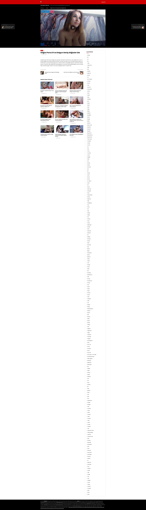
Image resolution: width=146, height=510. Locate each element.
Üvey (88, 448)
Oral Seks (89, 336)
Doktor (88, 165)
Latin (88, 296)
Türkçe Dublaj (90, 432)
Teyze (88, 410)
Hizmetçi (89, 244)
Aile (88, 69)
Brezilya (88, 131)
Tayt (88, 406)
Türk (88, 428)
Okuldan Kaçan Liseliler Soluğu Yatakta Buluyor (46, 135)
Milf (88, 314)
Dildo (88, 159)
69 (87, 61)
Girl (88, 208)
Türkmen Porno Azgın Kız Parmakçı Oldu (52, 73)
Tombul (88, 414)
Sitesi (88, 392)
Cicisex (88, 143)
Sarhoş (88, 372)
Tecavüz (89, 408)
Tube (88, 420)
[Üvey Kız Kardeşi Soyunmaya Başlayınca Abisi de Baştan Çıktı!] (62, 85)
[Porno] (42, 2)
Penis (88, 342)
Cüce (88, 151)
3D (87, 57)
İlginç (88, 250)
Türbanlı (89, 426)
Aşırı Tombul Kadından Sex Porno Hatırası (75, 106)
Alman (88, 75)
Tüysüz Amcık (90, 436)
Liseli (88, 300)
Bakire (88, 111)
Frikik (88, 200)
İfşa (88, 246)
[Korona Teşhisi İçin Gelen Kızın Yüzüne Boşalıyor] (62, 114)
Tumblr (88, 424)
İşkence (88, 256)
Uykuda (88, 458)
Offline (88, 324)
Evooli (88, 187)
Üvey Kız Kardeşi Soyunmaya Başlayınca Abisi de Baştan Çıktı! (61, 91)
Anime (88, 91)
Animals (89, 87)
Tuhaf (88, 422)
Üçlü (88, 438)
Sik (87, 386)
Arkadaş (89, 99)
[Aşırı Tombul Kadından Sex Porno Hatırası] (76, 100)
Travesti (89, 418)
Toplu (88, 416)
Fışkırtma (89, 198)
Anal (88, 85)
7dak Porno (89, 65)
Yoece (88, 482)
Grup (88, 220)
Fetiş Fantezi (89, 194)
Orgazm (89, 338)
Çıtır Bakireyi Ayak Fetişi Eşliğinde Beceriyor (76, 135)
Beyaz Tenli (89, 125)
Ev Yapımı (89, 181)
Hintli (88, 242)
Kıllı (88, 270)
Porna (88, 346)
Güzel (88, 222)
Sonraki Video (80, 69)
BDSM (88, 121)
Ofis (88, 326)
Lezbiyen (89, 298)
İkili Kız (88, 248)
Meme (88, 312)
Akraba (88, 71)
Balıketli (88, 113)
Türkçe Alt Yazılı (90, 430)
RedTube (89, 360)
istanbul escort (52, 508)
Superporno (89, 400)
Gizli (88, 210)
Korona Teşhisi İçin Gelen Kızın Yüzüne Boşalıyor (61, 120)
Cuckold (89, 153)
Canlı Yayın (89, 139)
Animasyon (89, 89)
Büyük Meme (90, 135)
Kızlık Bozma (89, 274)
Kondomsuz (89, 280)
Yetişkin (88, 480)
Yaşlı (88, 472)
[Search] (104, 5)
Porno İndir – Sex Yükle (91, 354)
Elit (87, 171)
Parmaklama (89, 340)
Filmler (88, 196)
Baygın (88, 119)
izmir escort (74, 507)
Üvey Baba (89, 454)
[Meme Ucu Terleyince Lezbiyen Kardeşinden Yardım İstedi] (62, 100)
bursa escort (99, 507)
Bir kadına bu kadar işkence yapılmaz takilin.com (46, 106)
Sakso (88, 370)
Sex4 (88, 382)
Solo (88, 394)
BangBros (89, 115)
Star (88, 398)
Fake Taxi (89, 189)
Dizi (88, 161)
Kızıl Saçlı (89, 272)
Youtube (89, 488)
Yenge (88, 474)
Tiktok (88, 412)
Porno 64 (89, 352)
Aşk (88, 101)
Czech (88, 155)
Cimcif (88, 145)
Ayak (88, 107)
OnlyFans (89, 334)
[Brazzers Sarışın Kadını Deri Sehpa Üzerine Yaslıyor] (76, 85)
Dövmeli (89, 167)
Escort (88, 177)
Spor (88, 396)
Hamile (88, 226)
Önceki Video (43, 69)
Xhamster (89, 464)
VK (87, 460)
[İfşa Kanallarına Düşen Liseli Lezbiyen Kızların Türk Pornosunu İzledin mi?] (76, 114)
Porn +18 (89, 344)
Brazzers (89, 129)
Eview (88, 183)
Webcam (89, 462)
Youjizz (88, 484)
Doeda (88, 163)
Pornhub (89, 348)
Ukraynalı (89, 442)
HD (87, 234)
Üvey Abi (89, 450)
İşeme (88, 254)
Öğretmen (89, 330)
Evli (88, 185)
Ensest (88, 173)
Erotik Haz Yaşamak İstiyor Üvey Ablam (47, 91)
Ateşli (88, 105)
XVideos (89, 468)
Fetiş (88, 192)
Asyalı (88, 103)
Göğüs (42, 50)
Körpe (88, 288)
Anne (88, 93)
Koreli (88, 286)
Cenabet (89, 141)
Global (88, 212)
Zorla (88, 494)
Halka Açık (89, 224)
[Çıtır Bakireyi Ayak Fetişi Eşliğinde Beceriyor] (76, 129)
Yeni (88, 476)
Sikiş (88, 388)
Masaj (88, 306)
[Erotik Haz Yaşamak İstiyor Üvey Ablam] (47, 85)
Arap (88, 97)
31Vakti (88, 55)
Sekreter (89, 376)
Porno (88, 350)
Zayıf (88, 490)
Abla (88, 67)
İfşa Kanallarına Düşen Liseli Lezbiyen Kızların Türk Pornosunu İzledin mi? (76, 120)
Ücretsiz (89, 440)
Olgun (88, 332)
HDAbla (88, 236)
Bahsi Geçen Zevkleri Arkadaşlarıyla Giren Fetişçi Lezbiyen (60, 5)
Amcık (88, 83)
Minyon (88, 316)
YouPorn (89, 486)
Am (88, 77)
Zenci (88, 492)
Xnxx (88, 466)
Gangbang (89, 202)
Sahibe (88, 368)
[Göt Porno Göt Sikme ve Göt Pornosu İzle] (81, 73)
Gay (88, 204)
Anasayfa (103, 2)
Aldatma (89, 73)
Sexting (88, 384)
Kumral (88, 292)
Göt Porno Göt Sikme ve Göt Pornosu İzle (71, 73)
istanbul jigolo (89, 507)
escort (103, 507)
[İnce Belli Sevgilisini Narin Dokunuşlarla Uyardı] (47, 114)
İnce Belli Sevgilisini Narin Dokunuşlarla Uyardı (45, 120)
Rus (88, 366)
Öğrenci (89, 328)
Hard (88, 228)
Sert (88, 378)
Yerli (88, 478)
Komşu (88, 278)
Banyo (88, 117)
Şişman (88, 390)
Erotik (88, 175)
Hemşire (89, 238)
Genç (88, 206)
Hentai (88, 240)
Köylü (88, 290)
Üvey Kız (89, 456)
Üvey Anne (89, 452)
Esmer (88, 179)
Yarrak (88, 470)
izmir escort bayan (79, 507)
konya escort (61, 508)
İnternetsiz (89, 252)
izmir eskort (85, 507)
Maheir (88, 304)
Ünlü (88, 446)
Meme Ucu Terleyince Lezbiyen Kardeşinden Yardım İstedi (61, 106)
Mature (88, 310)
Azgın (88, 109)
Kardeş (88, 264)
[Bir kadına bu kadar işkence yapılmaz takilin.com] (47, 100)
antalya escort (94, 507)
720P (88, 63)
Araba (88, 95)
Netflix (88, 322)
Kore (88, 284)
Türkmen (89, 434)
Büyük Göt (89, 133)
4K (87, 59)
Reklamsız (89, 362)
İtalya (88, 258)
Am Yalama (89, 79)
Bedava (88, 123)
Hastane (89, 232)
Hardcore (89, 230)
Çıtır (88, 149)
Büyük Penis (89, 137)
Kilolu (88, 268)
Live (88, 302)
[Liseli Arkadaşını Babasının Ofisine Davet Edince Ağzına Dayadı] (62, 129)
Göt (88, 216)
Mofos (88, 320)
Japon (88, 260)
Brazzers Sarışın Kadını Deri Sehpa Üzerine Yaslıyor (75, 91)
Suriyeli (88, 402)
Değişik (88, 157)
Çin (88, 147)
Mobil (88, 318)
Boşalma (89, 127)
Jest (88, 262)
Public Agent (89, 358)
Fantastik (89, 190)
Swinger (88, 404)
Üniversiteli (89, 444)
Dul (88, 169)
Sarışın (88, 374)
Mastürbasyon (90, 308)
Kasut (88, 266)
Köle (88, 276)
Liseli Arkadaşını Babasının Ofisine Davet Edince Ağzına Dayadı (61, 135)
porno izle (70, 507)
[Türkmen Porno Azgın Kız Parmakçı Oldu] (42, 73)
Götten (88, 218)
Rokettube (89, 364)
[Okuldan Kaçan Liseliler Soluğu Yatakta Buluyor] (47, 129)
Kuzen (88, 294)
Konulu (88, 282)
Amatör (88, 81)
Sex (88, 380)
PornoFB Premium (90, 356)
